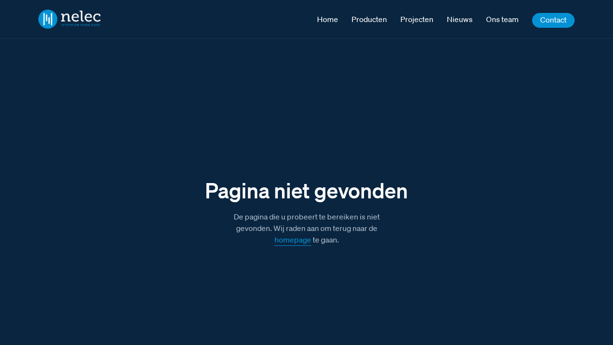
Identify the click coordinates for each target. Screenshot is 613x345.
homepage (292, 239)
